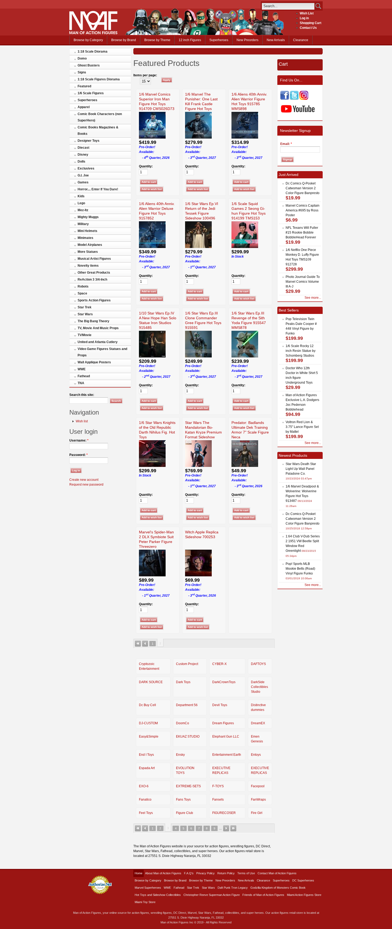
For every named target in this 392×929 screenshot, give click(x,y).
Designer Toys (88, 141)
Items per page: (145, 75)
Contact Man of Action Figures (277, 873)
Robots (83, 286)
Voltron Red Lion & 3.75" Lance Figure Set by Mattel (302, 427)
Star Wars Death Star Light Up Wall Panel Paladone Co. (301, 468)
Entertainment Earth (226, 755)
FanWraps (258, 799)
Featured (84, 86)
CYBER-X (219, 664)
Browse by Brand (123, 40)
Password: (78, 455)
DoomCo (182, 723)
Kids (81, 196)
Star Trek (84, 307)
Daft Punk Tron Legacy (233, 887)
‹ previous (145, 644)
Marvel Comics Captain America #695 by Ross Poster (302, 210)
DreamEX (258, 723)
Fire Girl (256, 813)
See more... (313, 298)
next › (226, 828)
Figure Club (184, 813)
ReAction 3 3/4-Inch (92, 279)
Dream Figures (223, 723)
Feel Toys (146, 813)
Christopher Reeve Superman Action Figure (211, 894)
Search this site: (81, 395)
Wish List (307, 13)
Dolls (81, 161)
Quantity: (146, 166)
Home (138, 873)
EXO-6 (144, 786)
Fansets (218, 799)
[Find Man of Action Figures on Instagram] (303, 99)
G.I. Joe (83, 175)
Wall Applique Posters (94, 362)
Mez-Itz (83, 210)
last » (233, 828)
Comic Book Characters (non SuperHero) (100, 117)
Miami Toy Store (145, 902)
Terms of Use (246, 873)
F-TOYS (218, 786)
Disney (83, 154)
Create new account (83, 480)
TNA (81, 383)
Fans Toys (183, 799)
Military (83, 224)
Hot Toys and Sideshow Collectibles (158, 894)
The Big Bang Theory (93, 321)
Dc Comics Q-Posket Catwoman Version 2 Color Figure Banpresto (302, 188)
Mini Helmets (87, 231)
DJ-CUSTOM (148, 723)
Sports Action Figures (94, 300)
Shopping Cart (310, 23)
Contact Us (308, 28)
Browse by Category (88, 40)
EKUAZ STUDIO (187, 736)
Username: (79, 440)
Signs (82, 72)
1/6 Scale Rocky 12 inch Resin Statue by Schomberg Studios (300, 350)
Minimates (85, 238)
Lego (81, 203)
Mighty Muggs (88, 217)
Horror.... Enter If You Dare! (98, 189)
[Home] (93, 33)
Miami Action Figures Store (304, 894)
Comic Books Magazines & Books (98, 130)
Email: (286, 144)
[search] (288, 6)
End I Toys (146, 755)
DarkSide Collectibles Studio (259, 687)
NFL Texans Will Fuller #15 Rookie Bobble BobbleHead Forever (302, 232)
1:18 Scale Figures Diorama (99, 79)
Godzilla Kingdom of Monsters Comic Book (278, 887)
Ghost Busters (89, 65)
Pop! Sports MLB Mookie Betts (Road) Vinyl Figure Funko (300, 568)
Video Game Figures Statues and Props (102, 352)
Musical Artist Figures (94, 259)
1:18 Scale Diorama (92, 51)
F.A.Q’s (189, 873)
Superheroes (218, 40)
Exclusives (86, 168)
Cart (283, 64)
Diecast (83, 147)
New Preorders (247, 40)
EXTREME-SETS (188, 786)
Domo (82, 58)
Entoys (256, 755)
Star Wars (85, 314)
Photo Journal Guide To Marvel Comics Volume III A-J (303, 281)
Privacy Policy (205, 873)
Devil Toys (219, 705)
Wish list (82, 421)
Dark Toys (183, 682)
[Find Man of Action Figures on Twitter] (294, 99)
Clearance (300, 40)
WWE (82, 369)
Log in (304, 18)
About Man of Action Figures (163, 873)
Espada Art (147, 768)
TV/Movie (84, 335)
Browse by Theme (157, 40)
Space (82, 293)
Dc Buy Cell (147, 705)
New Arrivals (276, 40)
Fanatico (145, 799)
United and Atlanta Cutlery (98, 342)
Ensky (180, 755)
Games (83, 182)
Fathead (84, 376)
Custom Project (187, 664)
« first (138, 644)
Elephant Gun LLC (225, 736)
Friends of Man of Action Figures (263, 894)
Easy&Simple (148, 736)
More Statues (88, 252)
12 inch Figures (190, 40)
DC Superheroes (303, 880)
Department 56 (187, 705)
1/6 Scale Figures (91, 93)
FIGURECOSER (224, 813)
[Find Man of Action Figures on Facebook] (284, 99)
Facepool (258, 786)
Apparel (84, 107)
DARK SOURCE (151, 682)
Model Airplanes (90, 245)
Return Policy (226, 873)
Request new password (86, 484)
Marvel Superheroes (148, 887)
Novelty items (88, 265)
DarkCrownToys (223, 682)
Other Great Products (94, 272)
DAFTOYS (258, 664)
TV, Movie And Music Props (98, 328)
